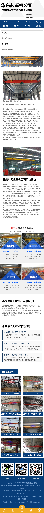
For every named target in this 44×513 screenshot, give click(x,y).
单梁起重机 (4, 490)
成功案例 (39, 22)
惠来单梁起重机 (7, 38)
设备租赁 (17, 26)
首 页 (5, 22)
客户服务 (28, 26)
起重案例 (9, 372)
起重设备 (6, 26)
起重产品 (28, 22)
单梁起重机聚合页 (8, 50)
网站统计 (35, 496)
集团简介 (17, 22)
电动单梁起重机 (14, 490)
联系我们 (39, 26)
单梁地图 (23, 499)
